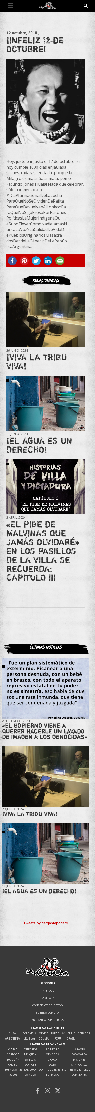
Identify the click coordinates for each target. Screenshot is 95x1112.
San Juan (30, 1069)
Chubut (13, 1064)
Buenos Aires (13, 1069)
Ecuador (84, 1033)
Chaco (52, 1059)
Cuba (12, 1033)
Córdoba (13, 1054)
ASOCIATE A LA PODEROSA (48, 1020)
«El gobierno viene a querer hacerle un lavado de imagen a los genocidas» (44, 731)
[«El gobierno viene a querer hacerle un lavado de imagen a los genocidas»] (46, 688)
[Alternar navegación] (10, 6)
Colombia (29, 1033)
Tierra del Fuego (79, 1069)
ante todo (48, 990)
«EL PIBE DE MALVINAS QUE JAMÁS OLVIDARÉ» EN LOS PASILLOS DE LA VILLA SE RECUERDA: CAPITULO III (42, 551)
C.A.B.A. (13, 1049)
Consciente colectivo (47, 1005)
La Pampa (79, 1049)
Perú (57, 1038)
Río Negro (52, 1049)
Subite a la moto (47, 1012)
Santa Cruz (79, 1064)
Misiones (79, 1059)
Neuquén (30, 1054)
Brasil (71, 1038)
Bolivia (44, 1038)
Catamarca (79, 1054)
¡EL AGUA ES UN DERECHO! (39, 445)
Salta (52, 1064)
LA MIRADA (47, 998)
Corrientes (79, 1074)
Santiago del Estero (52, 1069)
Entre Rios (30, 1049)
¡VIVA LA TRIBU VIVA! (36, 361)
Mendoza (52, 1054)
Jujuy (13, 1074)
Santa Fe (30, 1064)
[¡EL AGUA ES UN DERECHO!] (45, 403)
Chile (71, 1033)
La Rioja (30, 1074)
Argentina (12, 1038)
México (44, 1033)
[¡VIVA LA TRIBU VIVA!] (45, 320)
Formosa (52, 1074)
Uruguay (29, 1038)
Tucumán (13, 1059)
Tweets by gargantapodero (45, 923)
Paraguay (57, 1033)
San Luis (30, 1059)
